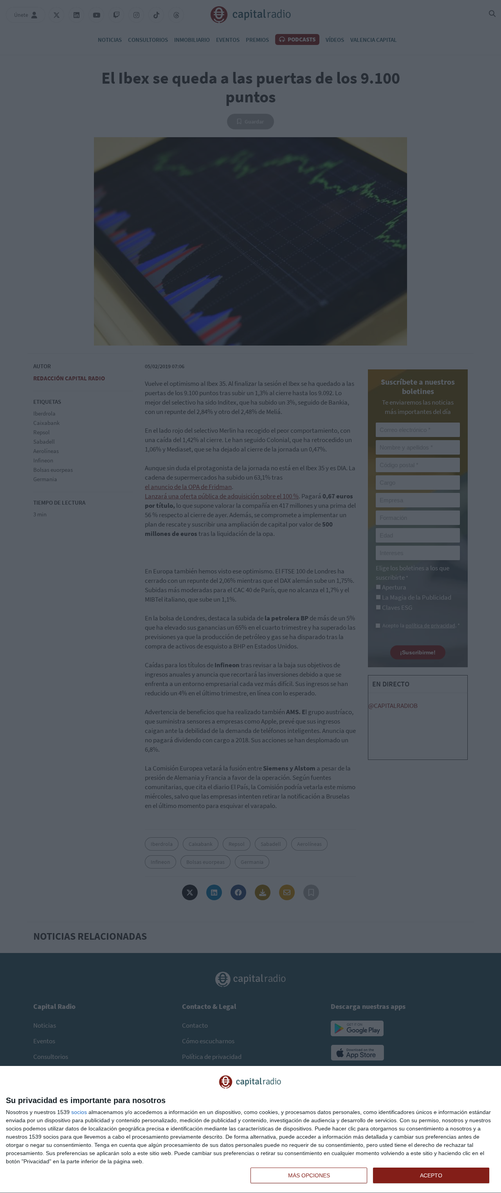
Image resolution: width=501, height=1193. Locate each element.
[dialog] (250, 1129)
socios (79, 1112)
